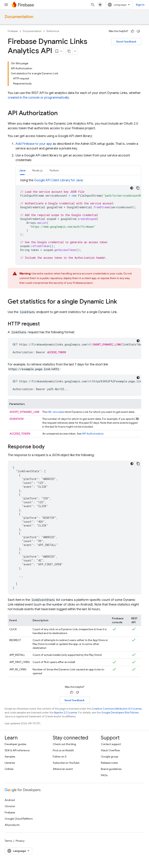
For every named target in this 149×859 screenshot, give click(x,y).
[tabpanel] (78, 221)
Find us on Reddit (63, 750)
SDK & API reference (17, 750)
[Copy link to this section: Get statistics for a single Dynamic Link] (121, 302)
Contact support (111, 744)
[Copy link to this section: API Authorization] (61, 113)
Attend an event (63, 769)
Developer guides (15, 744)
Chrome (10, 806)
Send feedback (126, 41)
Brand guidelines (111, 769)
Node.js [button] (37, 170)
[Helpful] (132, 31)
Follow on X (60, 756)
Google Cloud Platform (19, 818)
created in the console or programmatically (38, 98)
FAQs (104, 775)
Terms (8, 840)
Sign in (140, 4)
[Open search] (92, 4)
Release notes (109, 762)
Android (10, 800)
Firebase (13, 31)
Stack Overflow (110, 750)
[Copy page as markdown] (69, 51)
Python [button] (54, 170)
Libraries (10, 762)
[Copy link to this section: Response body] (48, 447)
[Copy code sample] (138, 188)
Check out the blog (64, 744)
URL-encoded (55, 412)
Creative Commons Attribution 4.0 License (117, 708)
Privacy (20, 840)
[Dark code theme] (132, 188)
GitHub (9, 769)
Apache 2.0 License (65, 712)
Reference (53, 31)
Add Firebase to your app (34, 144)
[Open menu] (6, 4)
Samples (10, 756)
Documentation (19, 16)
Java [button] (22, 170)
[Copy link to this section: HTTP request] (44, 324)
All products (12, 825)
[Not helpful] (138, 31)
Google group (109, 756)
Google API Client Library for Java (58, 180)
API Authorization (92, 433)
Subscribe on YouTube (66, 762)
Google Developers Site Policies (120, 712)
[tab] (22, 170)
